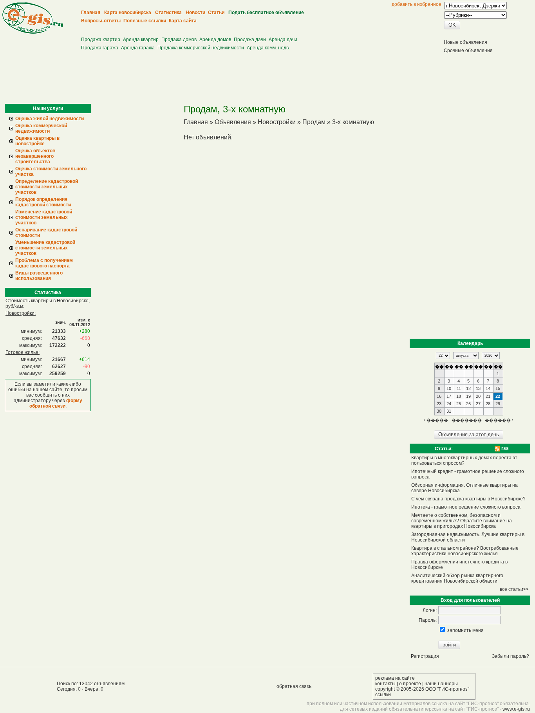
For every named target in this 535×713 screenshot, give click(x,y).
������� (467, 420)
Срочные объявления (468, 50)
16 (439, 396)
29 (497, 403)
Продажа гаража (99, 48)
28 (488, 403)
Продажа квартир (100, 39)
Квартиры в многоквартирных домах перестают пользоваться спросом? (464, 460)
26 (468, 403)
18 (458, 396)
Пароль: (428, 620)
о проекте (410, 683)
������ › (499, 420)
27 (478, 403)
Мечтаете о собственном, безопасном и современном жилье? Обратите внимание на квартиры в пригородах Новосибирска (461, 521)
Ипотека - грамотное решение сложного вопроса (466, 507)
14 (488, 388)
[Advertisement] (224, 28)
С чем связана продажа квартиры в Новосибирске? (468, 499)
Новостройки (277, 122)
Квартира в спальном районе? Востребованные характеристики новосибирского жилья (465, 550)
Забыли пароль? (510, 656)
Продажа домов (179, 39)
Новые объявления (465, 42)
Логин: (430, 610)
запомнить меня (465, 630)
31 (448, 411)
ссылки (383, 694)
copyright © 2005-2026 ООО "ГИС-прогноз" (422, 689)
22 (497, 396)
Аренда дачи (283, 39)
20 (478, 396)
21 (488, 396)
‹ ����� (436, 420)
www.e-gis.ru (516, 709)
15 (497, 388)
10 (448, 388)
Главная (196, 122)
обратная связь (294, 686)
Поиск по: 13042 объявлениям (91, 683)
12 (468, 388)
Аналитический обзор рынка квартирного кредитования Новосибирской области (457, 578)
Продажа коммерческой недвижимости (200, 48)
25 (458, 403)
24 (448, 403)
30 (439, 411)
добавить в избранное (416, 4)
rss (504, 448)
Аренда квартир (141, 39)
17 (448, 396)
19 (468, 396)
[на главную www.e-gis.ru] (32, 32)
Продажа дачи (250, 39)
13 (478, 388)
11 (459, 388)
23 (439, 403)
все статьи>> (514, 589)
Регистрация (425, 656)
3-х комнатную (353, 122)
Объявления (233, 122)
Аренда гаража (138, 48)
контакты (385, 683)
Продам (313, 122)
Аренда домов (215, 39)
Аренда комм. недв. (268, 48)
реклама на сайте (395, 678)
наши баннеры (441, 683)
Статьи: (444, 448)
